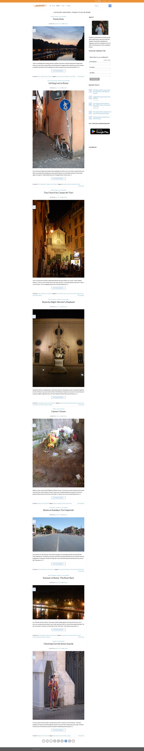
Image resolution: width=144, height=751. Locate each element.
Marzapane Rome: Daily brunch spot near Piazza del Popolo (102, 112)
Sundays (82, 569)
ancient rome (56, 503)
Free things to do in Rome (69, 76)
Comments (81, 76)
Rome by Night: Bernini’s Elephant (58, 302)
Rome (57, 5)
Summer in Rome (77, 635)
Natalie (66, 23)
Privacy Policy (36, 749)
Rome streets (77, 184)
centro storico (59, 76)
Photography (52, 299)
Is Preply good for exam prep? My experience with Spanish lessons (101, 91)
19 (54, 741)
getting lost (64, 184)
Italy (63, 5)
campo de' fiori (59, 293)
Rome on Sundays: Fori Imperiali (58, 510)
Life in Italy (50, 80)
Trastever (48, 637)
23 (69, 741)
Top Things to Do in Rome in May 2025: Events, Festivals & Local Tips (101, 105)
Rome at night (48, 404)
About (109, 1)
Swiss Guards (56, 735)
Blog (53, 5)
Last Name (92, 72)
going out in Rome (68, 635)
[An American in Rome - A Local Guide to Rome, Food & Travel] (40, 6)
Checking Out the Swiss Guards (58, 643)
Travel (68, 5)
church (72, 293)
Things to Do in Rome (60, 16)
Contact (104, 1)
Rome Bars (54, 575)
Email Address (93, 61)
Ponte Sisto (58, 19)
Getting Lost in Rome (58, 83)
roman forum (69, 503)
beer (62, 635)
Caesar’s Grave (58, 411)
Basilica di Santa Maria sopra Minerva (68, 403)
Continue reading (58, 70)
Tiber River (42, 637)
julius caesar (39, 295)
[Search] (50, 5)
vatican (69, 735)
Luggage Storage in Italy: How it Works (101, 97)
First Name (92, 67)
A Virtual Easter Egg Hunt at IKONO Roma (101, 117)
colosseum (60, 569)
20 (58, 741)
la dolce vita (70, 184)
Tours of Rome (63, 735)
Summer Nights (36, 637)
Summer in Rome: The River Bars (58, 578)
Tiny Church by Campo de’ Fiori (58, 192)
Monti (78, 569)
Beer (49, 575)
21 (62, 741)
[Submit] (110, 5)
